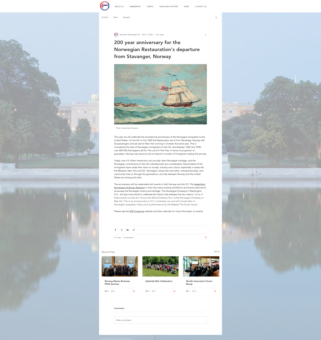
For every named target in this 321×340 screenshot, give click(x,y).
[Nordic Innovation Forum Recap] (201, 266)
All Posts (105, 17)
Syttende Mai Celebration (158, 281)
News (115, 17)
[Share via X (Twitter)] (121, 230)
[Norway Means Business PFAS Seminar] (120, 266)
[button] (119, 6)
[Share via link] (134, 230)
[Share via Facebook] (115, 230)
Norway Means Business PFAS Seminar (117, 282)
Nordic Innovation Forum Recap (199, 282)
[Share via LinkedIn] (127, 230)
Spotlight (126, 17)
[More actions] (205, 34)
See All (216, 251)
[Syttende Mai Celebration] (160, 266)
